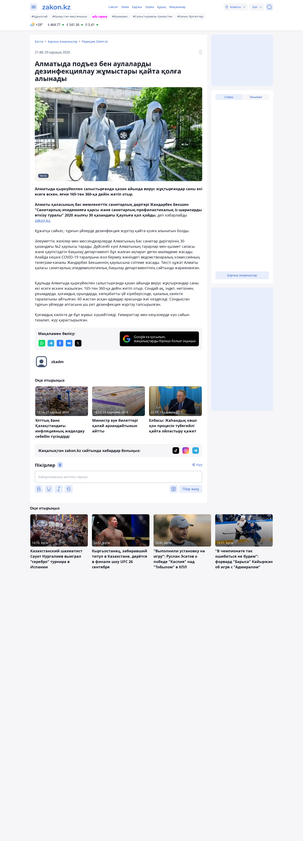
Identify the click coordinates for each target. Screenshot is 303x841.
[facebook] (60, 343)
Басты (39, 41)
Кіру (199, 465)
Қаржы (137, 7)
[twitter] (78, 343)
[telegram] (51, 343)
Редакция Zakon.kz (95, 41)
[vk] (69, 343)
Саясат (113, 7)
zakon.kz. (43, 220)
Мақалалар (177, 7)
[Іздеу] (269, 7)
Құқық (161, 7)
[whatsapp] (42, 343)
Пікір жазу (191, 489)
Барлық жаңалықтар (63, 41)
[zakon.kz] (56, 7)
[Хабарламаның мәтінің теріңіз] (118, 477)
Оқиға (149, 7)
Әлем (125, 7)
